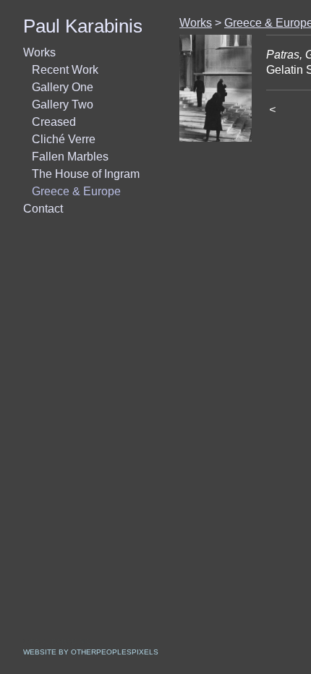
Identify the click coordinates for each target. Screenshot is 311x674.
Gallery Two (62, 104)
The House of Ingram (86, 174)
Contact (43, 208)
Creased (54, 122)
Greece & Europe (76, 191)
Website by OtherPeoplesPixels (90, 652)
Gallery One (62, 87)
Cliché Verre (63, 139)
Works (39, 52)
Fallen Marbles (70, 156)
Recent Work (65, 70)
